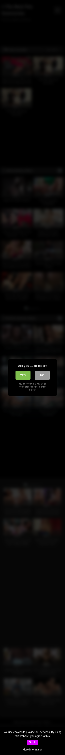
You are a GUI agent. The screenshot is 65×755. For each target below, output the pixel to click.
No (42, 375)
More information (32, 749)
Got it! (32, 742)
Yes (23, 375)
